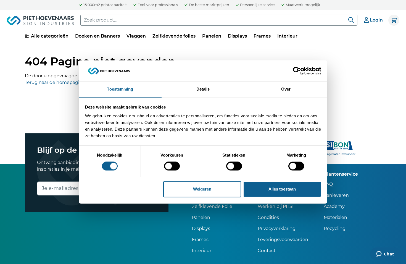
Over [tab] (286, 89)
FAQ (328, 184)
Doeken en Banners (97, 36)
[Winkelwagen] (393, 20)
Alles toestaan (282, 189)
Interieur (287, 36)
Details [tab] (203, 89)
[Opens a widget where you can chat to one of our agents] (385, 254)
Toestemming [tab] (120, 89)
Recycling (335, 228)
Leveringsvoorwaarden (283, 239)
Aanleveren (336, 195)
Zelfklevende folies (174, 36)
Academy (334, 206)
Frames (262, 36)
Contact (267, 250)
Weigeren (202, 189)
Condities (268, 217)
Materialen (335, 217)
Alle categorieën (49, 36)
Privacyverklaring (277, 228)
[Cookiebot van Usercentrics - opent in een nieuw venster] (297, 71)
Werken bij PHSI (276, 206)
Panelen (211, 36)
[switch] (172, 166)
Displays (237, 36)
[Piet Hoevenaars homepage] (40, 21)
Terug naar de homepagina (55, 82)
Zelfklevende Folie (212, 206)
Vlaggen (136, 36)
